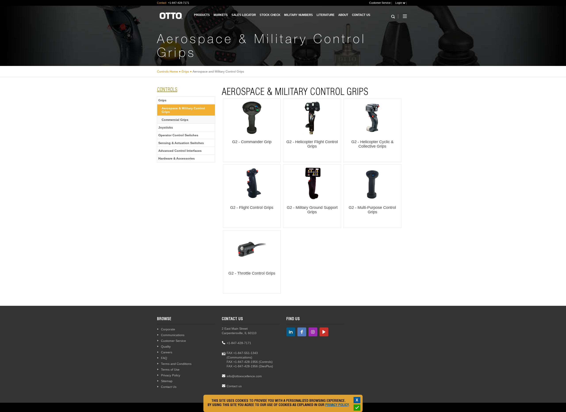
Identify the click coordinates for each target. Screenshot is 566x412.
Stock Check (270, 15)
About (343, 15)
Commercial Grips (175, 119)
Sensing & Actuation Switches (181, 143)
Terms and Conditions (176, 364)
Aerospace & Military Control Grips (183, 110)
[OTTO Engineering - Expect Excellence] (171, 15)
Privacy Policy (170, 375)
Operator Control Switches (178, 135)
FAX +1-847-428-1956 (242, 362)
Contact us (234, 386)
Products (202, 15)
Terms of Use (170, 369)
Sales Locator (243, 15)
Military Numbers (298, 15)
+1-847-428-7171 (239, 343)
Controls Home (167, 71)
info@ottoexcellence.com (244, 376)
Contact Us (361, 15)
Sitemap (166, 381)
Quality (166, 346)
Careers (166, 352)
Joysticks (165, 127)
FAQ (164, 358)
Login (399, 2)
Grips (185, 71)
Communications (172, 335)
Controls (167, 90)
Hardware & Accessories (176, 158)
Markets (221, 15)
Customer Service (380, 2)
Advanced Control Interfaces (180, 150)
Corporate (168, 329)
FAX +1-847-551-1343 (242, 353)
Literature (326, 15)
